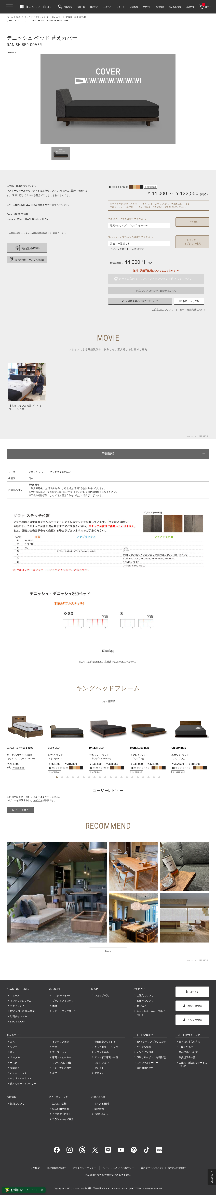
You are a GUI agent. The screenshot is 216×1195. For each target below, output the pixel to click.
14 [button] (127, 777)
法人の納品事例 (60, 1108)
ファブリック (59, 1052)
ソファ (13, 1047)
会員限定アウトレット (106, 1041)
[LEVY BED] (67, 725)
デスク (13, 1062)
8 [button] (94, 777)
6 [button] (84, 777)
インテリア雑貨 (60, 1041)
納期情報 (99, 1108)
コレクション (101, 1062)
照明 (54, 1047)
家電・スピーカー (61, 1057)
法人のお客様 (59, 1103)
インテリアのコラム (20, 1000)
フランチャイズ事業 (63, 1119)
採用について (17, 1103)
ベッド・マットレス (20, 1078)
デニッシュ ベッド (99, 755)
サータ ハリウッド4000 (19, 755)
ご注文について (145, 995)
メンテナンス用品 (61, 1067)
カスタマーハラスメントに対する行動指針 (163, 1167)
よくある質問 (101, 1103)
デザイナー (100, 1073)
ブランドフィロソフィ (64, 1000)
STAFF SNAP (17, 1021)
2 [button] (62, 777)
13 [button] (121, 777)
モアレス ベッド (138, 755)
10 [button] (105, 777)
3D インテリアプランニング (151, 1041)
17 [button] (143, 777)
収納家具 (15, 1067)
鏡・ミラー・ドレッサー (23, 1083)
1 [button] (57, 777)
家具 (12, 1041)
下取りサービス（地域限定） (152, 1057)
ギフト (55, 1073)
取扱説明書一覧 (187, 1057)
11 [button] (111, 777)
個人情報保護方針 (56, 1167)
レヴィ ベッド (55, 755)
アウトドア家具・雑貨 (106, 1057)
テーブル (15, 1057)
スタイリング (17, 1006)
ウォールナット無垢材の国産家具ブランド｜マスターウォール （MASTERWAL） (108, 1188)
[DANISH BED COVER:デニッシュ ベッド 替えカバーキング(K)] (108, 99)
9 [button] (100, 777)
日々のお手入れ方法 (189, 1041)
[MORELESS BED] (149, 725)
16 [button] (138, 777)
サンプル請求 (144, 1047)
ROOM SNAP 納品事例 (22, 1011)
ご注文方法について (162, 309)
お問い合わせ (101, 1114)
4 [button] (73, 777)
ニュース (15, 995)
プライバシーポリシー (84, 1167)
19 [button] (154, 777)
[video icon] (27, 381)
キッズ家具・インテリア (107, 1047)
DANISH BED (96, 748)
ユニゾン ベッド (180, 755)
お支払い (141, 1006)
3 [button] (67, 777)
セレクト (99, 1067)
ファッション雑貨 (61, 1062)
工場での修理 (186, 1047)
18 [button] (148, 777)
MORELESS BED (139, 748)
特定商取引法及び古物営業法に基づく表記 (108, 1175)
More (108, 951)
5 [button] (78, 777)
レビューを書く (20, 810)
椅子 (12, 1052)
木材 (54, 1006)
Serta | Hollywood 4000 (20, 748)
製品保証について (188, 1052)
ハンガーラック (18, 1073)
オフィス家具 (101, 1052)
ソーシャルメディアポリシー (118, 1167)
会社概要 (35, 1167)
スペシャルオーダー (147, 1062)
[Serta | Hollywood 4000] (26, 725)
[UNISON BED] (190, 725)
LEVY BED (54, 748)
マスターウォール (61, 995)
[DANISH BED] (108, 725)
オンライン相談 (145, 1052)
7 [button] (89, 777)
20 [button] (159, 777)
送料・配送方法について (193, 309)
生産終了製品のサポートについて (193, 1064)
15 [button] (132, 777)
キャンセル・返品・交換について (151, 1013)
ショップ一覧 (101, 995)
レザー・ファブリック (64, 1011)
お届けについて (145, 1000)
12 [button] (116, 777)
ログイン (37, 800)
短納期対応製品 (145, 1067)
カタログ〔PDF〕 (61, 1114)
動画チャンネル (18, 1016)
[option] (108, 99)
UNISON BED (178, 748)
